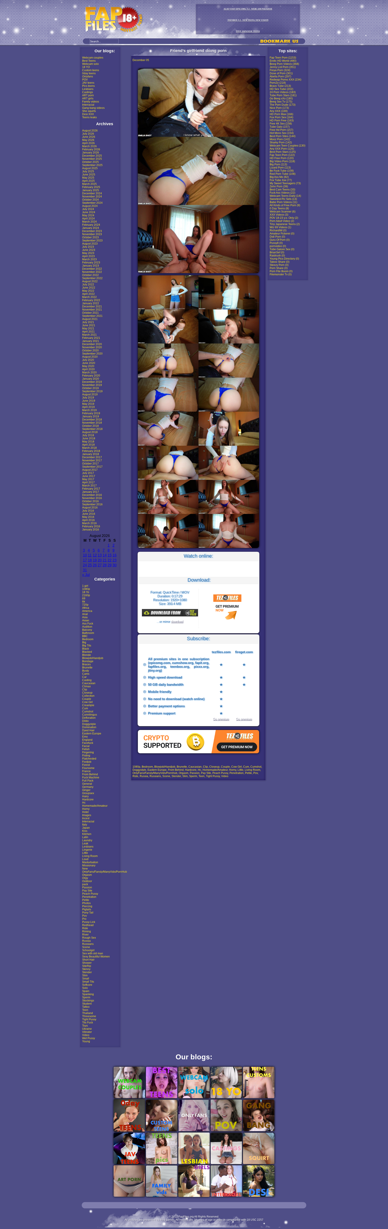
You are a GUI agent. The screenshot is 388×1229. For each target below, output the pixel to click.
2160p (86, 595)
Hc (84, 802)
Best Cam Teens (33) (282, 189)
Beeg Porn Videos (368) (284, 64)
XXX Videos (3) (279, 214)
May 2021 (88, 328)
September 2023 (92, 240)
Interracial (88, 104)
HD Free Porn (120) (282, 158)
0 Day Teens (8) (279, 208)
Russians (88, 944)
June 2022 (88, 287)
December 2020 (92, 344)
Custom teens (90, 70)
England (87, 739)
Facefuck (87, 743)
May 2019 (88, 403)
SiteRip (86, 966)
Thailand (87, 1013)
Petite (85, 900)
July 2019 (88, 397)
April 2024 (88, 218)
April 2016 (88, 520)
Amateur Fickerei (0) (282, 233)
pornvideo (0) (278, 246)
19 (95, 560)
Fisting (86, 755)
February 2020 (91, 375)
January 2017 (90, 491)
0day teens (89, 73)
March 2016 (89, 523)
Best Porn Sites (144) (282, 136)
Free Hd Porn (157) (281, 129)
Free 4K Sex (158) (281, 123)
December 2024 (92, 193)
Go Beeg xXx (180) (281, 98)
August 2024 (90, 206)
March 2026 (89, 146)
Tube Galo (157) (280, 126)
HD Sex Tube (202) (281, 89)
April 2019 (88, 407)
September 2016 (92, 504)
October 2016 (90, 501)
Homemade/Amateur (95, 805)
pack (85, 884)
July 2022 (88, 284)
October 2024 (90, 199)
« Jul (86, 575)
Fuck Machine (90, 777)
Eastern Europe (91, 733)
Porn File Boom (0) (281, 271)
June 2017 (88, 476)
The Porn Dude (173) (282, 104)
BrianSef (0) (277, 252)
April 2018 (88, 444)
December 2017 (92, 457)
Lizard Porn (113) (280, 167)
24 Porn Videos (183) (283, 92)
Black (85, 648)
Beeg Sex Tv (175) (281, 101)
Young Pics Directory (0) (284, 258)
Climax (86, 686)
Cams (85, 673)
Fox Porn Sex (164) (281, 117)
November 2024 (92, 196)
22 (110, 560)
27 (100, 565)
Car (84, 677)
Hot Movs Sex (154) (282, 133)
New (85, 868)
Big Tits (86, 645)
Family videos (90, 101)
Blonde (86, 655)
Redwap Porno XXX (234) (285, 79)
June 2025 (88, 174)
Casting (87, 680)
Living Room (90, 856)
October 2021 (90, 312)
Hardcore (88, 799)
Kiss (84, 830)
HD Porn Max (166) (281, 114)
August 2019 (90, 394)
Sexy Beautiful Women (96, 956)
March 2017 (89, 485)
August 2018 (90, 432)
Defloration (89, 717)
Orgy (85, 878)
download (177, 621)
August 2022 (90, 281)
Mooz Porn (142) (280, 139)
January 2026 (90, 152)
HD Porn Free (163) (282, 120)
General (87, 783)
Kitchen (86, 834)
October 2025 (90, 162)
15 (110, 555)
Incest (85, 818)
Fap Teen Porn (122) (282, 155)
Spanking (88, 994)
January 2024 (90, 228)
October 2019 (90, 388)
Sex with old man (92, 953)
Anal (85, 614)
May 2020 (88, 366)
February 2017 (91, 488)
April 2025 (88, 180)
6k (83, 601)
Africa (85, 607)
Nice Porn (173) (279, 108)
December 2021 (92, 306)
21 (105, 560)
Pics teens (88, 86)
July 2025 (88, 171)
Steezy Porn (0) (279, 265)
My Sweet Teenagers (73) (285, 183)
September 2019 (92, 391)
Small (85, 978)
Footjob (86, 761)
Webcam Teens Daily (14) (285, 195)
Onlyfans (87, 76)
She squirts (89, 111)
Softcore (87, 984)
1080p (86, 589)
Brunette (87, 667)
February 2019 (91, 413)
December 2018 (92, 419)
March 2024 (89, 221)
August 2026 (90, 130)
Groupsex (88, 793)
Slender (87, 972)
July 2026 (88, 133)
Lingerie (87, 849)
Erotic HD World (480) (283, 60)
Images (86, 815)
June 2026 (88, 136)
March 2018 (89, 447)
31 (85, 570)
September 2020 (92, 353)
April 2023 (88, 256)
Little (85, 852)
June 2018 (88, 438)
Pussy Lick (88, 922)
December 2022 (92, 268)
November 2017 (92, 460)
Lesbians (87, 89)
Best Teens (89, 60)
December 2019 (92, 381)
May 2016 (88, 517)
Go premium (221, 719)
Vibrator (87, 1032)
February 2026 (91, 149)
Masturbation (90, 862)
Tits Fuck (87, 1022)
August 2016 (90, 507)
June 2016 (88, 513)
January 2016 (90, 529)
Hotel (85, 812)
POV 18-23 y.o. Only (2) (284, 217)
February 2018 (91, 451)
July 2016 (88, 510)
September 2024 (92, 202)
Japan (86, 827)
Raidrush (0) (277, 255)
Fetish (86, 749)
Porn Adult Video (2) (282, 221)
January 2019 (90, 416)
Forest (86, 765)
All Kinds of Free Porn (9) (285, 205)
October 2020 (90, 350)
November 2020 (92, 347)
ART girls (87, 98)
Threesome (89, 1016)
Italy (84, 824)
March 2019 (89, 410)
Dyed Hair (88, 730)
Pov (84, 915)
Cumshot (87, 711)
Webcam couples (92, 57)
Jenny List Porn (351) (283, 67)
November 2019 (92, 385)
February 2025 (91, 187)
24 (85, 565)
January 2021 (90, 341)
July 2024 (88, 209)
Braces (86, 664)
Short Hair (88, 959)
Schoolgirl (88, 950)
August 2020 (90, 356)
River (85, 934)
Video (85, 1035)
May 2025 (88, 177)
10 (85, 555)
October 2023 (90, 237)
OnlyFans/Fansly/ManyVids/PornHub (104, 871)
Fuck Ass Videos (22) (282, 192)
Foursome (88, 768)
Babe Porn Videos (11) (283, 202)
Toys (85, 1025)
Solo (85, 988)
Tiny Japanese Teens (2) (285, 224)
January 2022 (90, 303)
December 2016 (92, 495)
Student (87, 1003)
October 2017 (90, 463)
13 (100, 555)
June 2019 (88, 400)
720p (85, 604)
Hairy (85, 796)
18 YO (86, 67)
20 (100, 560)
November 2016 (92, 498)
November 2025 (92, 158)
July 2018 (88, 435)
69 (83, 598)
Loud (85, 859)
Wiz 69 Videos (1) (280, 227)
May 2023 (88, 253)
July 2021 (88, 322)
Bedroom (87, 639)
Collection (88, 695)
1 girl (85, 585)
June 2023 (88, 250)
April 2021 (88, 331)
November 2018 (92, 422)
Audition (87, 626)
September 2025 (92, 165)
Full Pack (87, 780)
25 (90, 565)
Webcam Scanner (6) (282, 211)
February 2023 (91, 262)
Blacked (87, 651)
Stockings (88, 1000)
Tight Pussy (89, 1019)
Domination (89, 727)
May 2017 (88, 479)
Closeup (87, 692)
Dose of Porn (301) (281, 73)
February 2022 (91, 300)
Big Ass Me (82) (279, 177)
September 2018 (92, 429)
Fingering (88, 752)
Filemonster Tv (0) (281, 274)
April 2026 (88, 143)
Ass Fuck (87, 623)
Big (84, 642)
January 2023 (90, 265)
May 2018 (88, 441)
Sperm (86, 997)
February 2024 (91, 224)
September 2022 (92, 278)
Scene (86, 947)
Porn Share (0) (279, 268)
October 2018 (90, 425)
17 (85, 560)
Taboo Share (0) (279, 261)
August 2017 (90, 469)
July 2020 (88, 359)
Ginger (86, 790)
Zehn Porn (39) (279, 186)
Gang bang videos (93, 108)
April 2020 (88, 369)
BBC (85, 636)
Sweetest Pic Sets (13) (283, 199)
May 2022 (88, 290)
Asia (85, 617)
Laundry (87, 840)
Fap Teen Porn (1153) (283, 57)
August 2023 (90, 243)
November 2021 (92, 309)
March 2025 (89, 184)
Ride (85, 928)
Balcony (87, 629)
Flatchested (89, 758)
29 (110, 565)
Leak (85, 843)
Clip (84, 689)
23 (114, 560)
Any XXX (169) (279, 111)
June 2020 (88, 363)
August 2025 (90, 168)
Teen (85, 1010)
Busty (85, 670)
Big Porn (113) (278, 164)
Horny (86, 809)
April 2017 (88, 482)
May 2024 (88, 215)
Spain (85, 991)
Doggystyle (89, 724)
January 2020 (90, 378)
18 (90, 560)
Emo (85, 736)
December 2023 (92, 231)
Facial (86, 746)
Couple (86, 699)
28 (105, 565)
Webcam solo (90, 64)
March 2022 (89, 297)
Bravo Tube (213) (280, 86)
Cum (85, 708)
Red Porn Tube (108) (282, 173)
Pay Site (87, 890)
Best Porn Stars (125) (283, 151)
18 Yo (85, 592)
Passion (87, 887)
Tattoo (86, 1006)
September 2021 (92, 316)
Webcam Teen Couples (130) (287, 145)
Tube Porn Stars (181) (283, 95)
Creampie (88, 705)
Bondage (87, 661)
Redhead (88, 925)
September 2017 (92, 466)
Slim (85, 975)
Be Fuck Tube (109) (282, 170)
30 (114, 565)
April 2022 (88, 294)
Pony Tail (87, 912)
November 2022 (92, 272)
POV (85, 79)
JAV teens (88, 82)
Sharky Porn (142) (281, 142)
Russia (86, 940)
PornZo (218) (278, 82)
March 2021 (89, 334)
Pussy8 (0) (276, 243)
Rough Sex (89, 937)
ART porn (88, 95)
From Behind (90, 774)
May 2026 (88, 140)
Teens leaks (89, 117)
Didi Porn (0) (277, 236)
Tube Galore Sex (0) (282, 249)
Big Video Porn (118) (282, 161)
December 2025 (92, 155)
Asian (85, 620)
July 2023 (88, 246)
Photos (86, 903)
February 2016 (91, 526)
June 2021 (88, 325)
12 (95, 555)
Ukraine (87, 1028)
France (86, 771)
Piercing (87, 906)
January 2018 (90, 454)
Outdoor (87, 881)
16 (114, 555)
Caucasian (88, 683)
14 (105, 555)
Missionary (88, 865)
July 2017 (88, 473)
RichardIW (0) (278, 230)
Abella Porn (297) (280, 76)
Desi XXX (88, 114)
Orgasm (87, 874)
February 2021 (91, 338)
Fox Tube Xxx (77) (281, 180)
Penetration (89, 896)
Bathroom (88, 633)
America (87, 611)
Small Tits (88, 981)
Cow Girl (87, 702)
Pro (84, 918)
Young (86, 1041)
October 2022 (90, 275)
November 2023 (92, 234)
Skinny (86, 969)
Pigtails (86, 909)
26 (95, 565)
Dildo (85, 721)
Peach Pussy (90, 893)
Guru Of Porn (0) (280, 239)
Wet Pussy (88, 1038)
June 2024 (88, 212)
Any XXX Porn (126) (282, 148)
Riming (86, 931)
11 (90, 555)
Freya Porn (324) (280, 70)
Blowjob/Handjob (92, 658)
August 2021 (90, 319)
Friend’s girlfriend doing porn (198, 50)
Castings (87, 92)
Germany (87, 787)
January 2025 (90, 190)
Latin (85, 837)
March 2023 (89, 259)
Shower (87, 962)
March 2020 (89, 372)
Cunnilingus (89, 714)
